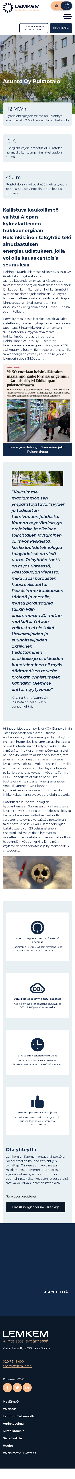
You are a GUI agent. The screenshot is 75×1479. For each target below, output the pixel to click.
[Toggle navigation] (67, 16)
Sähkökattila (12, 1438)
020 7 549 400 (13, 1361)
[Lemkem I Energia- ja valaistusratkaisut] (21, 7)
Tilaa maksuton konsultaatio (34, 28)
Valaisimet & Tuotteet (19, 1453)
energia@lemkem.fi (17, 1366)
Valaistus (9, 1409)
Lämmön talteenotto (19, 1416)
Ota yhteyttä (61, 28)
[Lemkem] (66, 5)
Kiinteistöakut (13, 1431)
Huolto (8, 1445)
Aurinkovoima (13, 1423)
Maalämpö (11, 1401)
